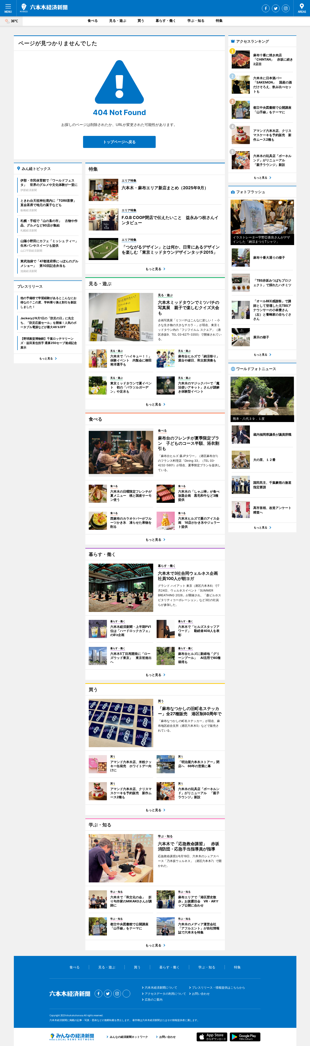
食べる (93, 20)
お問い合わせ (201, 993)
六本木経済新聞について (161, 987)
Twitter (276, 8)
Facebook (266, 8)
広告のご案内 (153, 999)
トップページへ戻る (119, 142)
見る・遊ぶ (117, 20)
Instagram (286, 8)
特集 (219, 20)
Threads (126, 993)
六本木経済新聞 (43, 7)
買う (141, 20)
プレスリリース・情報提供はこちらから (218, 987)
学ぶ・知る (195, 20)
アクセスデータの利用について (165, 993)
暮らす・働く (166, 20)
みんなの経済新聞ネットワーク (71, 1037)
